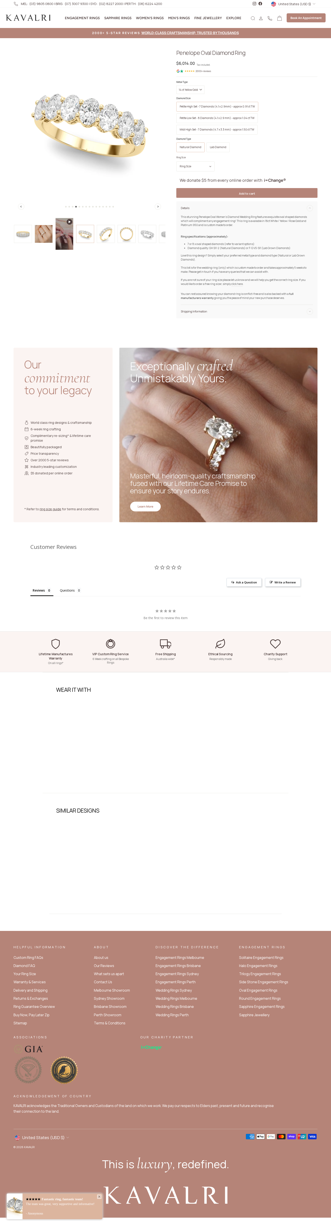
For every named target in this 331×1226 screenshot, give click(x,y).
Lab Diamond (218, 147)
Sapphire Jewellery (254, 1015)
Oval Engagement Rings (258, 990)
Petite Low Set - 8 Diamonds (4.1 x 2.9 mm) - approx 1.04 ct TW (217, 118)
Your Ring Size (25, 974)
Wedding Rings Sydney (174, 990)
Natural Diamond (190, 147)
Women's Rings (150, 18)
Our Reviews (104, 965)
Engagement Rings (82, 18)
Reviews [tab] (39, 590)
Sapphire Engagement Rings (262, 1006)
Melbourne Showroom (112, 990)
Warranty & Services (30, 982)
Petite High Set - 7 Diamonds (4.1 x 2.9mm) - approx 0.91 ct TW (217, 106)
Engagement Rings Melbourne (180, 957)
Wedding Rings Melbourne (176, 998)
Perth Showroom (107, 1015)
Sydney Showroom (109, 998)
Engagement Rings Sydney (177, 974)
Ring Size (181, 157)
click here (237, 284)
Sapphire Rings (117, 18)
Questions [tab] (67, 590)
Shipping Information (194, 311)
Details (185, 208)
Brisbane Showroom (110, 1006)
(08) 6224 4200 (150, 3)
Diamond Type (183, 138)
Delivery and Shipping (31, 990)
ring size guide (50, 509)
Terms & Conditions (109, 1023)
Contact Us (103, 982)
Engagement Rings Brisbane (178, 965)
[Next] (158, 206)
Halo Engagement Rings (258, 965)
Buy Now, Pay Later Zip (32, 1015)
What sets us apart (109, 974)
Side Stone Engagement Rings (263, 982)
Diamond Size (183, 98)
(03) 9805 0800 (41, 3)
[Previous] (21, 206)
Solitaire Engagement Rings (261, 957)
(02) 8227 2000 (111, 3)
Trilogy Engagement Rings (260, 974)
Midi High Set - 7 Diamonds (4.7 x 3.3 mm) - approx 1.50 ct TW (217, 129)
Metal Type (182, 82)
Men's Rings (179, 18)
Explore (233, 18)
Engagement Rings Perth (176, 982)
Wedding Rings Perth (172, 1015)
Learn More (145, 506)
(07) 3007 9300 (76, 3)
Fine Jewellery (208, 18)
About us (101, 957)
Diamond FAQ (24, 965)
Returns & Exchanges (31, 998)
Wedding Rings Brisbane (175, 1006)
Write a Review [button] (285, 582)
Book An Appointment (306, 18)
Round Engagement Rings (260, 998)
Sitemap (20, 1023)
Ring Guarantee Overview (34, 1006)
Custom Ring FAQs (28, 957)
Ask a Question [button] (246, 582)
